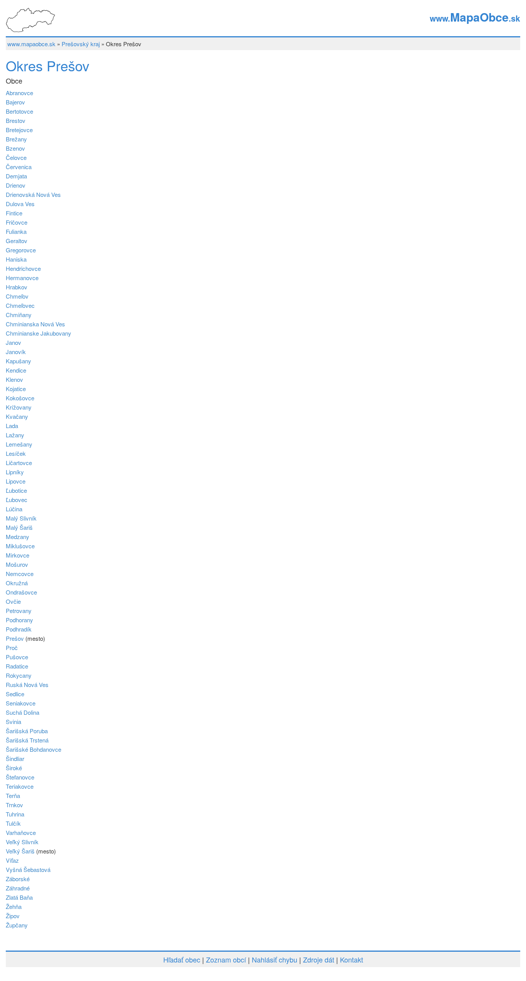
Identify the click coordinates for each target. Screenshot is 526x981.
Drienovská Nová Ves (33, 194)
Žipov (13, 916)
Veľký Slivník (22, 842)
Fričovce (16, 222)
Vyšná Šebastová (28, 869)
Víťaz (12, 860)
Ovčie (13, 601)
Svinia (13, 721)
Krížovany (19, 407)
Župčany (17, 925)
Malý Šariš (19, 527)
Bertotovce (19, 111)
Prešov (15, 638)
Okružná (17, 583)
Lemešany (19, 444)
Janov (13, 342)
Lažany (15, 435)
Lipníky (15, 472)
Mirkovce (17, 555)
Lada (12, 426)
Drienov (15, 185)
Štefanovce (20, 777)
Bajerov (15, 102)
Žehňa (14, 906)
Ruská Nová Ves (27, 684)
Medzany (17, 536)
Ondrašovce (21, 592)
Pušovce (17, 657)
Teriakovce (20, 786)
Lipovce (15, 481)
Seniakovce (20, 703)
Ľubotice (16, 490)
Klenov (14, 379)
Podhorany (19, 620)
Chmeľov (17, 296)
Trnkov (14, 805)
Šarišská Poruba (27, 731)
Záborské (18, 879)
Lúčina (14, 509)
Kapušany (18, 361)
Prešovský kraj (81, 44)
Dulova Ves (20, 204)
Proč (12, 647)
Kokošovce (20, 398)
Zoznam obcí (226, 959)
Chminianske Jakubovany (38, 333)
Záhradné (18, 888)
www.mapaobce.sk (31, 44)
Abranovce (19, 93)
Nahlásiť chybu (274, 959)
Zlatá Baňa (19, 897)
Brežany (16, 139)
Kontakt (351, 959)
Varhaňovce (21, 832)
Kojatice (16, 389)
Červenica (19, 167)
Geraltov (16, 241)
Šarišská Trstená (27, 740)
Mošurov (17, 564)
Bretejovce (19, 130)
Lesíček (16, 453)
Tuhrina (15, 814)
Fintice (14, 213)
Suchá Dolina (22, 712)
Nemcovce (20, 573)
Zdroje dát (318, 959)
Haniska (16, 259)
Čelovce (16, 157)
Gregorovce (21, 250)
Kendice (16, 370)
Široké (14, 768)
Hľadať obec (181, 959)
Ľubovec (16, 500)
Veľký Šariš (20, 851)
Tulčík (13, 823)
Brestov (15, 120)
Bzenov (15, 148)
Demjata (16, 176)
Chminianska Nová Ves (35, 324)
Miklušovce (20, 546)
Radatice (17, 666)
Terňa (13, 795)
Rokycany (19, 675)
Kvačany (17, 416)
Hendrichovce (23, 268)
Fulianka (16, 231)
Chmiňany (19, 315)
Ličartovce (19, 463)
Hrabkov (16, 287)
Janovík (16, 352)
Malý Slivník (21, 518)
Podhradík (19, 629)
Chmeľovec (20, 305)
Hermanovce (22, 278)
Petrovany (19, 610)
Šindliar (15, 758)
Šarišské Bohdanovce (33, 749)
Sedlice (15, 694)
